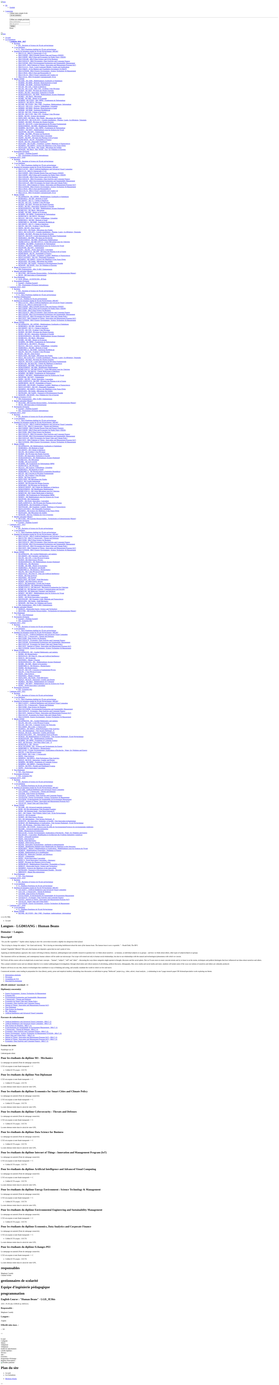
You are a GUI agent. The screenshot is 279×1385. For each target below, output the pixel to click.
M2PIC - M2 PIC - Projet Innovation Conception (35, 136)
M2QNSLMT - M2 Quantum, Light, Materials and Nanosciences (40, 599)
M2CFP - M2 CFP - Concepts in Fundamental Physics (37, 670)
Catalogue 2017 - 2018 (17, 905)
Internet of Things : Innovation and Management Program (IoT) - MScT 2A (31, 1039)
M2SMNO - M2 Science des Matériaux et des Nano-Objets (38, 511)
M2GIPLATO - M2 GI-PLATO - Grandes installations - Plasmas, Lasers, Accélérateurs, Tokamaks (52, 120)
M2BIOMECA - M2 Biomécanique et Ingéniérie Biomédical (39, 471)
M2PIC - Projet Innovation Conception (31, 685)
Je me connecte (15, 15)
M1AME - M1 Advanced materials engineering (34, 807)
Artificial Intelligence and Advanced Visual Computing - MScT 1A (28, 1022)
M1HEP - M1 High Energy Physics (30, 560)
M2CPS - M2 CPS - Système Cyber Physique (34, 226)
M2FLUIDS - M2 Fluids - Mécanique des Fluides (35, 230)
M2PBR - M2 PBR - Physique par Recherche (34, 134)
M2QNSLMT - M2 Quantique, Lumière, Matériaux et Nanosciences (41, 507)
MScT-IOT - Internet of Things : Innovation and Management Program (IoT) (44, 646)
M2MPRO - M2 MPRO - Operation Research (34, 764)
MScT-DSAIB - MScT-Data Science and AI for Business (38, 59)
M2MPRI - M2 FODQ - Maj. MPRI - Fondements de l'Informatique (41, 128)
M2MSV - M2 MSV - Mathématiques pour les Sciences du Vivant (41, 130)
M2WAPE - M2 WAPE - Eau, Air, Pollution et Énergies (37, 265)
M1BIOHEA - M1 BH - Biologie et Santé (32, 199)
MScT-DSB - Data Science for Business (32, 638)
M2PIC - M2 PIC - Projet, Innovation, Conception (35, 250)
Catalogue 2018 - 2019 (17, 878)
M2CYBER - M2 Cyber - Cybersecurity (32, 754)
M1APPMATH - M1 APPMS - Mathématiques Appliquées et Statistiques (43, 197)
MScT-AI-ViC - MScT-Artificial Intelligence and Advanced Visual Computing (45, 169)
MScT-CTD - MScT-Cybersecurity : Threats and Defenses (38, 426)
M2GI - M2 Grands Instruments (29, 481)
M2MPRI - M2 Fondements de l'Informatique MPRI (36, 495)
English (12, 7)
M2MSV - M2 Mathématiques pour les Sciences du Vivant (38, 497)
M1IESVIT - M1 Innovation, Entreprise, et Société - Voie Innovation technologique (47, 821)
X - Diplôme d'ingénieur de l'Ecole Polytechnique (35, 909)
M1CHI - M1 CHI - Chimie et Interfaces (32, 87)
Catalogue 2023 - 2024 (17, 413)
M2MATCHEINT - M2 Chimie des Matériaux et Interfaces (38, 487)
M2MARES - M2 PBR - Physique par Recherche (35, 238)
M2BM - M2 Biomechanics (27, 668)
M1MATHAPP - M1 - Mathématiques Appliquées (35, 738)
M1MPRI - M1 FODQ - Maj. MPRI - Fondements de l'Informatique (41, 100)
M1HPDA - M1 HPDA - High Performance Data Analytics (38, 729)
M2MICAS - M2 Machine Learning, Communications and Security (41, 589)
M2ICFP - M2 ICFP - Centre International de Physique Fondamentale (42, 124)
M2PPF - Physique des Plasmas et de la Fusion (34, 862)
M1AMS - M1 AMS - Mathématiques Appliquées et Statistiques (40, 81)
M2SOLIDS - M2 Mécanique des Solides (32, 513)
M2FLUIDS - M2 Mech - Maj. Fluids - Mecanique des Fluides (40, 118)
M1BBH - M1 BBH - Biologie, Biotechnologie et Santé (37, 83)
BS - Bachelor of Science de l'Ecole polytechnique (35, 416)
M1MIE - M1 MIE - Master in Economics (32, 566)
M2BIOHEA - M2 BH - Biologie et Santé (32, 220)
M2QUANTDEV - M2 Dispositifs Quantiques (34, 509)
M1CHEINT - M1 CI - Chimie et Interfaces (33, 200)
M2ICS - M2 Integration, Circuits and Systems (34, 583)
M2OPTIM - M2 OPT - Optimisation (31, 132)
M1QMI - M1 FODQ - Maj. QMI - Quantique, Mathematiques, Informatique (44, 104)
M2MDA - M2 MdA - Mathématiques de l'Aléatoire (36, 682)
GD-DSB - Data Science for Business (31, 793)
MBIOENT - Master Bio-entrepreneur (31, 872)
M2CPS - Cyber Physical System (29, 672)
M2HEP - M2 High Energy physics (30, 581)
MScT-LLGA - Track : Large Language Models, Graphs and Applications (43, 67)
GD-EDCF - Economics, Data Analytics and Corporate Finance (40, 795)
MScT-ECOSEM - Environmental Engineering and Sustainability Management (45, 709)
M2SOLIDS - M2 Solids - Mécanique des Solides (35, 261)
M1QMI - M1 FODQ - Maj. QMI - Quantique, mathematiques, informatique (44, 913)
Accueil (8, 38)
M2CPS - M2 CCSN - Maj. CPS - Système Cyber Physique (39, 114)
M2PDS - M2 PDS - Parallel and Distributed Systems (36, 766)
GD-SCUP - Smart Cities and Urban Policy (33, 803)
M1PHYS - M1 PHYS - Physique (30, 102)
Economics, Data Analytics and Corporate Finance (22, 1003)
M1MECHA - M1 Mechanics (28, 564)
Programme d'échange (21, 151)
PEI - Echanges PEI (25, 621)
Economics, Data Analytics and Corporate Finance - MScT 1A (26, 1041)
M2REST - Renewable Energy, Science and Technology (37, 609)
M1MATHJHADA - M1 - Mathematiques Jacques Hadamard (39, 662)
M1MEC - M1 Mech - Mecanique (30, 96)
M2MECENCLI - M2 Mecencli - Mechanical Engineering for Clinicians (43, 587)
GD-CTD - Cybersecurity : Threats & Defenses (34, 892)
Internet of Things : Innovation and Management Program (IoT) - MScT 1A (31, 1037)
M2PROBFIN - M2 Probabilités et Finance (33, 505)
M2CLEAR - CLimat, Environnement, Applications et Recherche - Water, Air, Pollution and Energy (52, 750)
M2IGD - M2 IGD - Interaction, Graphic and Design (36, 680)
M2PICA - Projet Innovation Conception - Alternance (36, 860)
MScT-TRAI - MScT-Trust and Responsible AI (34, 73)
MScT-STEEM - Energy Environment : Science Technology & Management (44, 648)
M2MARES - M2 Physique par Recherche (33, 485)
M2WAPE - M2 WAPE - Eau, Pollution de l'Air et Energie (38, 395)
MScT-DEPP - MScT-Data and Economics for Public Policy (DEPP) (42, 57)
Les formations (10, 39)
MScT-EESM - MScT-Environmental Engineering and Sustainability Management (46, 63)
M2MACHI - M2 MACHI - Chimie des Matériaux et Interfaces (40, 363)
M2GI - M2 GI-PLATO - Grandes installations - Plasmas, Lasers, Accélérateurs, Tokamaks (49, 232)
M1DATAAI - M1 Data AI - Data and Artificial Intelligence (38, 656)
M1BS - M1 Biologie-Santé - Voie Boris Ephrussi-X (36, 811)
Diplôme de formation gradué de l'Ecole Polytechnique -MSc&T (36, 51)
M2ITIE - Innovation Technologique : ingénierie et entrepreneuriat (41, 844)
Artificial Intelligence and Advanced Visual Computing (24, 1013)
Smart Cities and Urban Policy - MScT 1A (20, 1035)
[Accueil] (3, 2)
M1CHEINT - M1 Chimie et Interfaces (31, 450)
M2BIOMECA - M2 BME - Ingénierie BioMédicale (36, 222)
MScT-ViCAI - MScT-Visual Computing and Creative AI (38, 75)
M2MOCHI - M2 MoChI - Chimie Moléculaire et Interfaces (39, 371)
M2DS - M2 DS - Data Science (29, 228)
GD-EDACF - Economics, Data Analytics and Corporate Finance (41, 897)
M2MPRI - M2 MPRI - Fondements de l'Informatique (36, 244)
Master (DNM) (19, 79)
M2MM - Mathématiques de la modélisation (33, 852)
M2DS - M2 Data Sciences (27, 575)
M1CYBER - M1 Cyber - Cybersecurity (32, 727)
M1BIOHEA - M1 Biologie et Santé (30, 448)
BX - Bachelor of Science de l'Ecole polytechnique (35, 45)
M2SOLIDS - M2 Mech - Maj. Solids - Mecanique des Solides (40, 147)
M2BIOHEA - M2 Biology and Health (31, 568)
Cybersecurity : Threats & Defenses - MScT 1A (21, 1029)
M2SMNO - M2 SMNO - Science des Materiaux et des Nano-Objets (42, 145)
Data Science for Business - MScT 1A (18, 1025)
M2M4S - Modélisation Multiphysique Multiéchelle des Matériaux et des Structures (47, 846)
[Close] (2, 1333)
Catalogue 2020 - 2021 (17, 691)
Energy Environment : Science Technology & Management (25, 993)
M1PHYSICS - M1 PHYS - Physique (31, 216)
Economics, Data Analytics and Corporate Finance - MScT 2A (26, 1031)
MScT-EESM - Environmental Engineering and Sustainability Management (44, 642)
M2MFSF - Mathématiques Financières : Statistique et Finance (39, 850)
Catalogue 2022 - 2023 (17, 524)
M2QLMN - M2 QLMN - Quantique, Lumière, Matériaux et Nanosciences (44, 255)
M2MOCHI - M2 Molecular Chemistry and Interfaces (36, 591)
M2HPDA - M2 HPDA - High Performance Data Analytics (38, 758)
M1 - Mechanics (10, 1011)
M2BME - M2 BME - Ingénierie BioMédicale (34, 110)
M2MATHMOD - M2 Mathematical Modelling (34, 585)
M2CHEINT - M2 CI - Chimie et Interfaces (33, 224)
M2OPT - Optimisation (26, 856)
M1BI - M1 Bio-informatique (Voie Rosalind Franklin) (37, 809)
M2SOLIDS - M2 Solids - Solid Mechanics (33, 601)
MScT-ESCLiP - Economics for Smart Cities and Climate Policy (40, 644)
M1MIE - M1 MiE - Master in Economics (32, 664)
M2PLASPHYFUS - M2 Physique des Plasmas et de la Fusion (40, 503)
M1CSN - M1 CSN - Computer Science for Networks (37, 725)
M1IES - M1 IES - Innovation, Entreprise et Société (36, 92)
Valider (12, 26)
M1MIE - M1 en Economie (27, 462)
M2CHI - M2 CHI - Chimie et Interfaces (32, 112)
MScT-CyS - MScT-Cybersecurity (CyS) (32, 53)
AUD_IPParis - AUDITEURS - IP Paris (32, 279)
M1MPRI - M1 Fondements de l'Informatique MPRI (36, 464)
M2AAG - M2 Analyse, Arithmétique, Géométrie (35, 468)
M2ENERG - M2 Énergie (27, 577)
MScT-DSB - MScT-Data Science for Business (34, 310)
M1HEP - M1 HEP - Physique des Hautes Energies (36, 91)
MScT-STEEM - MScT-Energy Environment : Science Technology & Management (47, 71)
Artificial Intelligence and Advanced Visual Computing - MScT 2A (28, 1023)
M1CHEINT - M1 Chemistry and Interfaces (33, 556)
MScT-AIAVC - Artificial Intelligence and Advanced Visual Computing (43, 703)
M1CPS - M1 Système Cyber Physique (31, 452)
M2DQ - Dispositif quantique (28, 837)
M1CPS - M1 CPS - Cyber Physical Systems (33, 558)
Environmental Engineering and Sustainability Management (25, 997)
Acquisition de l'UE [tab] (12, 979)
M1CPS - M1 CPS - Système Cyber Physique (34, 202)
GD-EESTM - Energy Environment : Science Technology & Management (43, 797)
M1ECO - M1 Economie (27, 658)
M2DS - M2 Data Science (27, 477)
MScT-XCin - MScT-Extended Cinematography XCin (37, 77)
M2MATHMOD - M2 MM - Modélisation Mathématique (38, 126)
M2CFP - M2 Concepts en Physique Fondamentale (36, 473)
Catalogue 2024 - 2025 (17, 287)
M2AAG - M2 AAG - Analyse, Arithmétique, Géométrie (38, 106)
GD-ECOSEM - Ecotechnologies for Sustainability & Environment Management (46, 896)
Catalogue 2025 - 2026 (17, 157)
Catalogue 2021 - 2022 (17, 623)
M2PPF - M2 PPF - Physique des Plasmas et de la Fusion (38, 138)
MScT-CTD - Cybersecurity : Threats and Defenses (36, 636)
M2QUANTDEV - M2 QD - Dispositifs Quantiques (36, 257)
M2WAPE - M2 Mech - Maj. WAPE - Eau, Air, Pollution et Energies (42, 149)
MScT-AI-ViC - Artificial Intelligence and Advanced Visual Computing (43, 634)
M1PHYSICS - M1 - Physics (28, 744)
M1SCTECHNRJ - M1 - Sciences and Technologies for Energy (40, 746)
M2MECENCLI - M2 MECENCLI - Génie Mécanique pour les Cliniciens (44, 242)
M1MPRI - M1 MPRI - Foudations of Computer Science (37, 740)
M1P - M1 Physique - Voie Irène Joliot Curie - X (35, 742)
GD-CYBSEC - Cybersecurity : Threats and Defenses (37, 791)
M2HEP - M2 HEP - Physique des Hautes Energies (36, 122)
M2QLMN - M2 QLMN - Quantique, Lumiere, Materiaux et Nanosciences (44, 144)
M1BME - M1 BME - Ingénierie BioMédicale (34, 85)
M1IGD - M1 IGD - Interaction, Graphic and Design (36, 733)
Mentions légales (11, 1379)
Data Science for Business (14, 1009)
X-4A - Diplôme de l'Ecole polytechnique (32, 299)
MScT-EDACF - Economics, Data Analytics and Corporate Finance (41, 640)
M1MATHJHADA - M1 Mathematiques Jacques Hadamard (39, 562)
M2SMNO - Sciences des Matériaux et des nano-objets (37, 868)
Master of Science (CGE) (22, 267)
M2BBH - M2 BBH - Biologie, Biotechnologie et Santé (37, 108)
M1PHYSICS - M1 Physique (28, 466)
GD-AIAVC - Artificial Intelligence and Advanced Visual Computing (42, 890)
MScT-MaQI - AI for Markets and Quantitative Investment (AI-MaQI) (42, 69)
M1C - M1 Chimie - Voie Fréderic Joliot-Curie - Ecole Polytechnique (42, 813)
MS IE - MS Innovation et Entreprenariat (32, 275)
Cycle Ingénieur (19, 47)
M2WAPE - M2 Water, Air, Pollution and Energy (35, 603)
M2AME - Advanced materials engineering (33, 829)
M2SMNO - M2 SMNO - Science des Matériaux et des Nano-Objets (42, 259)
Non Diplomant (19, 277)
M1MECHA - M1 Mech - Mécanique (31, 210)
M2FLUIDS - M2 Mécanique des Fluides (32, 479)
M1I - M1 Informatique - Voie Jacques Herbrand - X (36, 731)
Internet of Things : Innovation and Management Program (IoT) (27, 1005)
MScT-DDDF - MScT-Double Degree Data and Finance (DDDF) (41, 55)
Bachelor (17, 43)
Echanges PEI (10, 995)
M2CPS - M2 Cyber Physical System (31, 572)
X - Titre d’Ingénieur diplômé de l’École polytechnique (37, 49)
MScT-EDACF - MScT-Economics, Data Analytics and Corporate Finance (44, 61)
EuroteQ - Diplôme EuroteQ (28, 153)
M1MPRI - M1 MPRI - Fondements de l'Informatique (36, 214)
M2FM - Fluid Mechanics (27, 841)
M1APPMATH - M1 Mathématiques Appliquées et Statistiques (40, 446)
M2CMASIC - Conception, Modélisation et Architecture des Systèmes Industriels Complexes (50, 835)
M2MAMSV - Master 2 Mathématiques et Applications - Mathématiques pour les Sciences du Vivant (53, 848)
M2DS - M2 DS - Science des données (31, 116)
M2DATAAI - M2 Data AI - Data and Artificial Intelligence (38, 574)
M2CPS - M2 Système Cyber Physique (31, 475)
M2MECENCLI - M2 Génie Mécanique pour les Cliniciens (38, 491)
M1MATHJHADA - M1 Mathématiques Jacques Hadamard (39, 458)
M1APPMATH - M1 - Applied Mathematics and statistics (38, 652)
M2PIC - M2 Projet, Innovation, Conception (33, 501)
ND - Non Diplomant (25, 615)
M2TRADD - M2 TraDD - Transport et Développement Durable (40, 263)
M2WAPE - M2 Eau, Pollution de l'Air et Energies (35, 515)
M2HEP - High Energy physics (29, 843)
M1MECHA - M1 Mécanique (28, 460)
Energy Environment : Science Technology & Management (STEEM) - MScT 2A (33, 1033)
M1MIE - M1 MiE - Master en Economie (32, 98)
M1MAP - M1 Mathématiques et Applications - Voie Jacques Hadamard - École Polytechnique (50, 736)
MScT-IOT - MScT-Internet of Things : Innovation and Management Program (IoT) (47, 65)
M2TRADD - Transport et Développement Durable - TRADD (39, 870)
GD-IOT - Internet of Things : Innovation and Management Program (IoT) (44, 801)
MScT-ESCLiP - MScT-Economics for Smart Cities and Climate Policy (42, 183)
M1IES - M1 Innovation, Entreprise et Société (34, 456)
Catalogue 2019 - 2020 (17, 778)
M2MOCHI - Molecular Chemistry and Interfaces (35, 854)
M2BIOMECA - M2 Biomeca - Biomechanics (34, 570)
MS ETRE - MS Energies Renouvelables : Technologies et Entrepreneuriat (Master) (47, 273)
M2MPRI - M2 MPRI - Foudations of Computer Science (37, 762)
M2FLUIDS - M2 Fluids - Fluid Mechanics (33, 579)
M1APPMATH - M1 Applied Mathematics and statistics (37, 554)
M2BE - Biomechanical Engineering (30, 831)
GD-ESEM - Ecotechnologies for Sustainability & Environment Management (44, 799)
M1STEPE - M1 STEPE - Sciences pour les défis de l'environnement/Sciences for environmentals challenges (55, 827)
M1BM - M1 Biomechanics (27, 654)
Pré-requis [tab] (8, 977)
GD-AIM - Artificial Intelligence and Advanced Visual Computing (41, 790)
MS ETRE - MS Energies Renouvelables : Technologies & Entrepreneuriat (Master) (47, 611)
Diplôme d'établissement (22, 297)
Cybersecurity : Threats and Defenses (18, 999)
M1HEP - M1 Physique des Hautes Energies (33, 454)
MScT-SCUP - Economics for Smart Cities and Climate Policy (39, 715)
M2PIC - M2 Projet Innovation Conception (33, 597)
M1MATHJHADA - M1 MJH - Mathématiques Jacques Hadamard (41, 208)
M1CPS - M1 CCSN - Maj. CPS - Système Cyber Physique (39, 89)
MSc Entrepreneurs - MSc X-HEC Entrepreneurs (35, 269)
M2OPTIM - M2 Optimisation (28, 499)
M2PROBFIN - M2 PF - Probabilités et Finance (34, 140)
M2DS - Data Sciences (26, 674)
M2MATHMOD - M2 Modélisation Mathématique (35, 489)
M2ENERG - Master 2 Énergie (29, 676)
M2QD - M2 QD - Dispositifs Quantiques (32, 142)
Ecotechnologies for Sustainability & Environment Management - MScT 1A (31, 1027)
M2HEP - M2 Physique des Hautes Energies (33, 483)
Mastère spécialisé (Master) (23, 271)
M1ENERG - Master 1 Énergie (29, 660)
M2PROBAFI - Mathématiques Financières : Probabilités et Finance (41, 864)
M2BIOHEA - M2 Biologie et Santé (30, 469)
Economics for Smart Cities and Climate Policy (21, 1001)
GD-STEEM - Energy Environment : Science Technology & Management (43, 903)
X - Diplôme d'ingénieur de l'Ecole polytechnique (35, 786)
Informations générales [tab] (13, 975)
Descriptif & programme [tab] (13, 981)
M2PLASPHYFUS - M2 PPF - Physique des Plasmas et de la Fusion (42, 252)
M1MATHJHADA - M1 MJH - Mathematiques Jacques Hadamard (41, 94)
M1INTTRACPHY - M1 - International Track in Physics (38, 735)
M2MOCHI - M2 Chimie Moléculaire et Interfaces (35, 493)
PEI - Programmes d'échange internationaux (33, 155)
